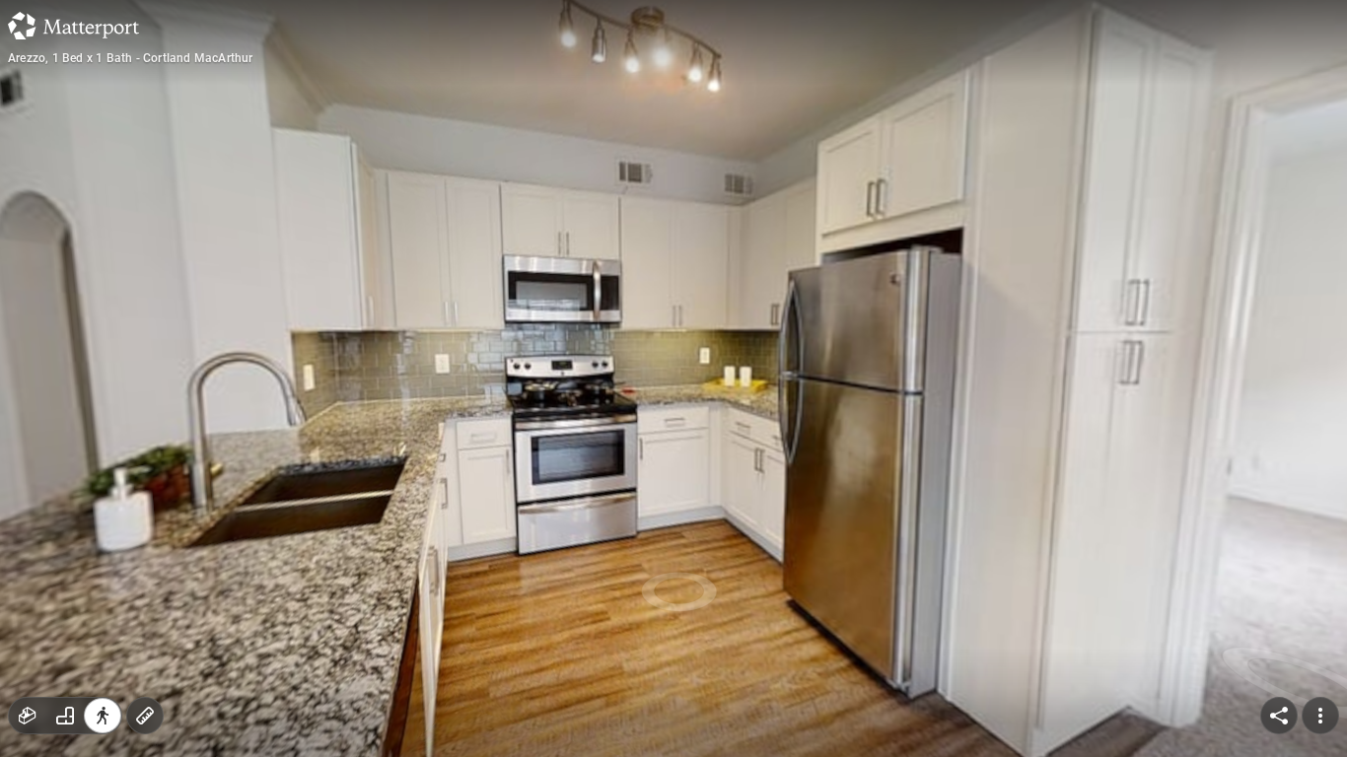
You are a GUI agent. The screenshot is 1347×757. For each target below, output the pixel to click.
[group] (65, 715)
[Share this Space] (1279, 715)
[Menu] (1320, 715)
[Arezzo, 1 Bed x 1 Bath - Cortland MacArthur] (673, 378)
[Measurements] (145, 715)
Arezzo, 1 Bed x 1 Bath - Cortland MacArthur (130, 58)
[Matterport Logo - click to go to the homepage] (73, 25)
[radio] (27, 715)
